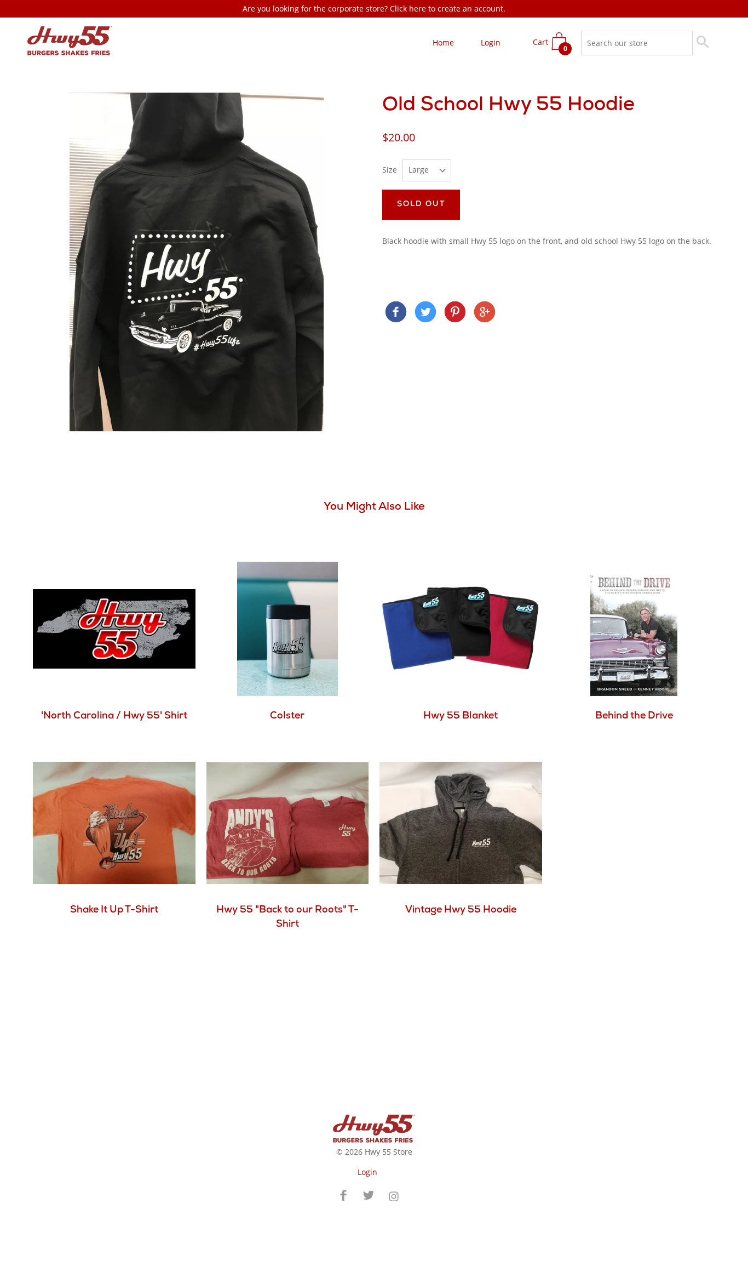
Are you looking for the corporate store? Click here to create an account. (374, 8)
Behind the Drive (634, 716)
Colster (287, 716)
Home (443, 42)
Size (389, 169)
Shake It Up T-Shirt (114, 910)
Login (490, 42)
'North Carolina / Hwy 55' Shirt (114, 716)
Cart (550, 45)
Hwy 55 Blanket (460, 716)
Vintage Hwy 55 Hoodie (460, 910)
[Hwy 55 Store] (396, 313)
